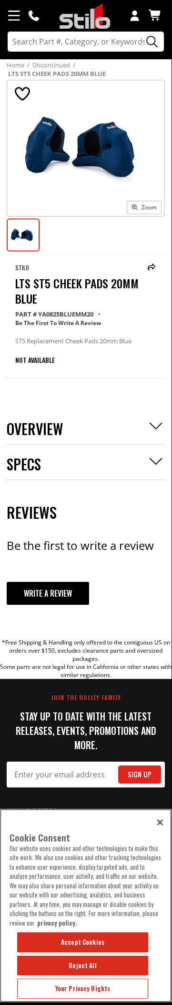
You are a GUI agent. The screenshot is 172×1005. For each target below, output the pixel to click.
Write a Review (48, 593)
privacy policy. (57, 923)
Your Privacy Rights (82, 988)
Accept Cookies (82, 942)
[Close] (160, 822)
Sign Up (140, 774)
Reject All (82, 965)
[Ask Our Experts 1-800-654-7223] (33, 15)
